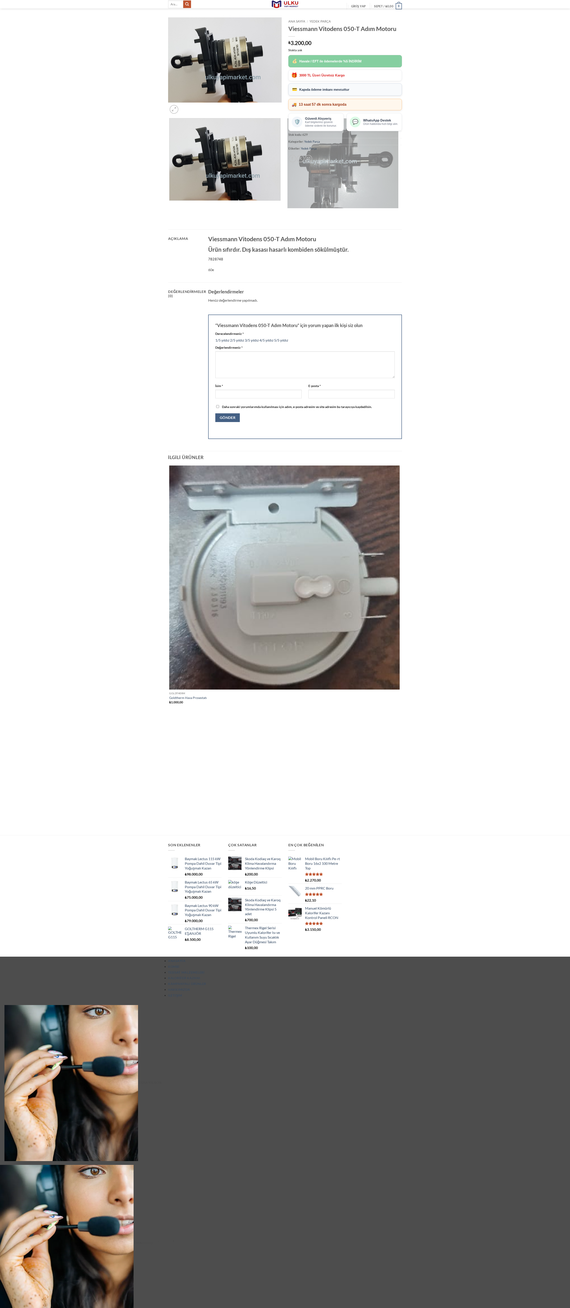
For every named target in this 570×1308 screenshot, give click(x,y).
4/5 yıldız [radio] (266, 340)
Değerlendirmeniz (229, 347)
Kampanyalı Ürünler (187, 984)
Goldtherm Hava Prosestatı (188, 698)
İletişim (175, 995)
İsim (219, 386)
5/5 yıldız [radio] (281, 340)
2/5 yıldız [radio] (237, 340)
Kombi (173, 966)
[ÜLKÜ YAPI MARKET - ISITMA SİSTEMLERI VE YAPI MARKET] (285, 4)
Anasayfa (177, 961)
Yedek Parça (320, 21)
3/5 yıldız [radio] (252, 340)
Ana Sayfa (296, 21)
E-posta (314, 386)
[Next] (184, 107)
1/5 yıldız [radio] (222, 340)
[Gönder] (187, 4)
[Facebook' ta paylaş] (292, 158)
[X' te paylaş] (300, 158)
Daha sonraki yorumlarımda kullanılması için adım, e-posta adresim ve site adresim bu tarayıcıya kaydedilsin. (297, 407)
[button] (358, 6)
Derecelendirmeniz (229, 334)
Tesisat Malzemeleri (186, 972)
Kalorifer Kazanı (184, 978)
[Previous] (170, 212)
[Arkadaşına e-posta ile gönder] (308, 158)
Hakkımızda (179, 989)
